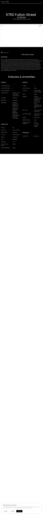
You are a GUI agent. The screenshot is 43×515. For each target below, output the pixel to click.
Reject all (5, 511)
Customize (12, 511)
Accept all (19, 511)
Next (6, 45)
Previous (3, 45)
